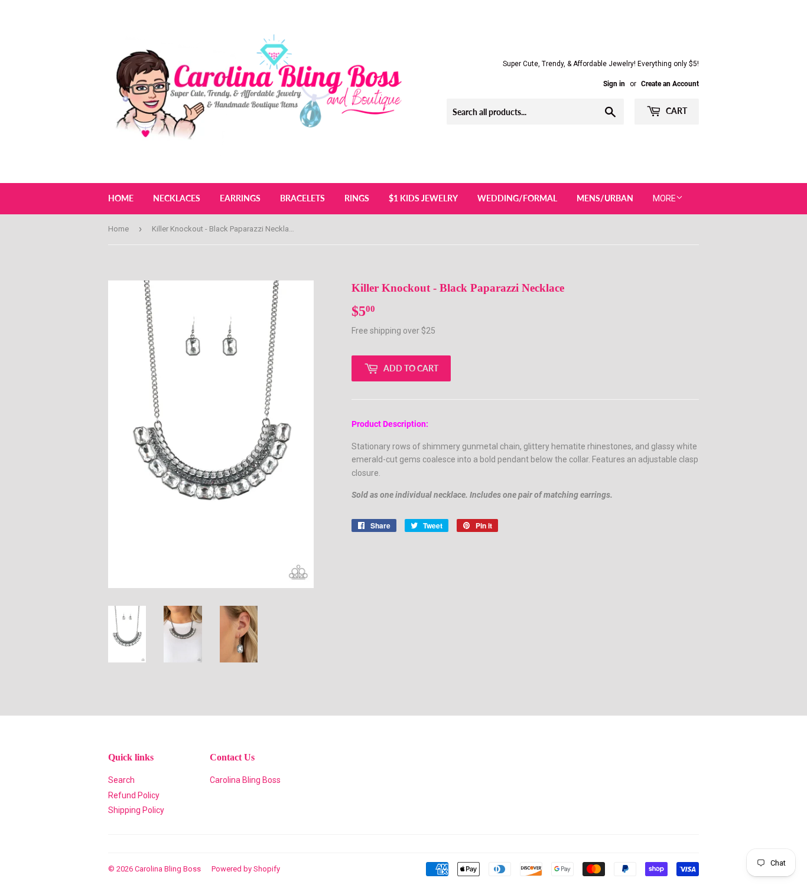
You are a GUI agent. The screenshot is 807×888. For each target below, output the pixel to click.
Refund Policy (134, 795)
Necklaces (176, 198)
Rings (356, 198)
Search (121, 780)
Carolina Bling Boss (245, 780)
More (664, 198)
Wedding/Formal (517, 198)
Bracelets (302, 198)
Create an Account (670, 84)
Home (121, 198)
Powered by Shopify (245, 868)
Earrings (240, 198)
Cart (675, 111)
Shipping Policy (136, 810)
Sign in (614, 84)
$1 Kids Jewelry (423, 198)
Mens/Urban (605, 198)
